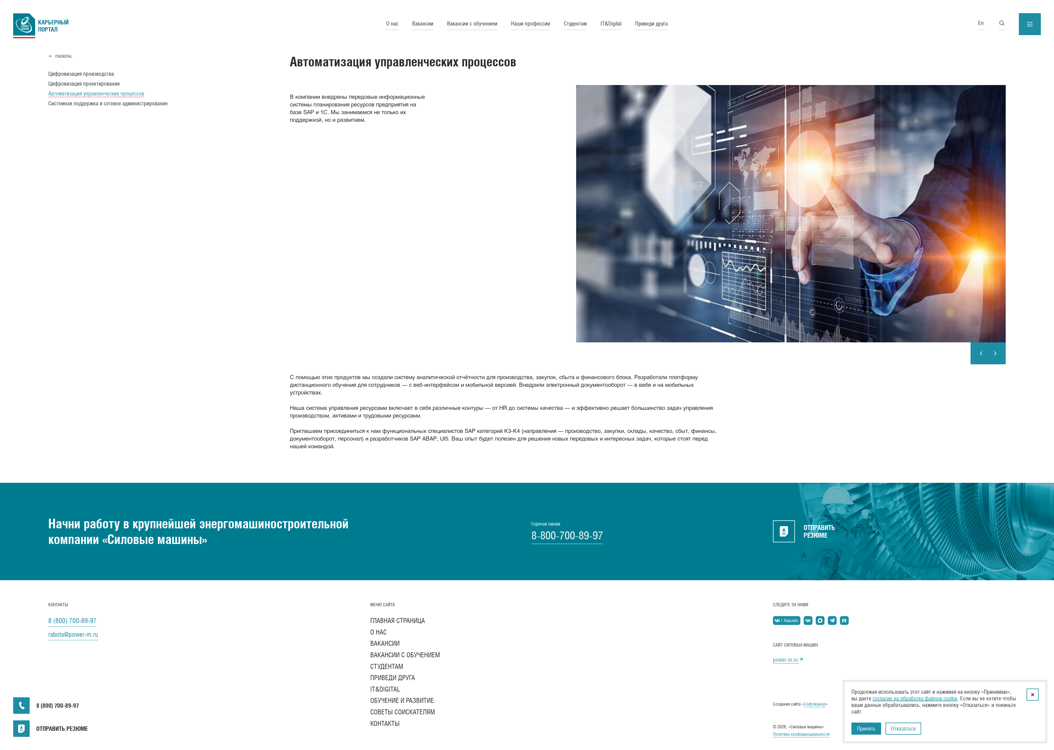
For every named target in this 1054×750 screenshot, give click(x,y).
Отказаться (903, 728)
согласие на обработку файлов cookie (915, 698)
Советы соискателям (402, 712)
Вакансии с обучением (472, 23)
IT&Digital (611, 23)
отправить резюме (819, 531)
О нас (392, 23)
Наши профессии (530, 23)
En (981, 23)
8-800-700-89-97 (567, 535)
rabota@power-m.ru (73, 634)
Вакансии (422, 23)
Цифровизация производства (81, 74)
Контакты (385, 723)
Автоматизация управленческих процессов (96, 93)
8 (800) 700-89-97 (72, 620)
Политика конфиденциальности (801, 734)
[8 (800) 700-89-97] (21, 705)
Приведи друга (651, 23)
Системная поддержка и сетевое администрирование (108, 103)
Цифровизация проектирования (84, 83)
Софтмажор (815, 704)
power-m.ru (786, 659)
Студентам (575, 23)
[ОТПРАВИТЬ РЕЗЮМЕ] (21, 728)
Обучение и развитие (402, 700)
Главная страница (397, 620)
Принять (866, 728)
